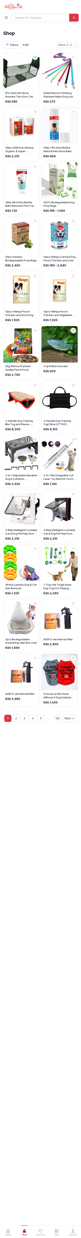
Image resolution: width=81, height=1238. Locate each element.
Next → (69, 718)
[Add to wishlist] (35, 57)
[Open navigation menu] (6, 18)
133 (57, 718)
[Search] (74, 18)
